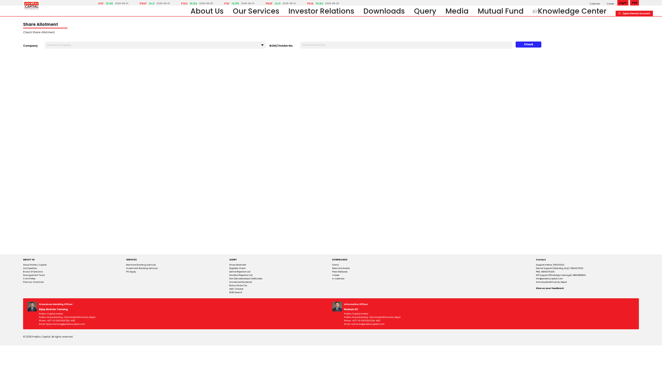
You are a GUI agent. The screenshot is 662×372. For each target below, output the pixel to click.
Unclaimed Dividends (240, 282)
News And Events (341, 268)
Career (610, 3)
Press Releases (340, 271)
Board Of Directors (33, 271)
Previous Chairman (33, 282)
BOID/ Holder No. (281, 46)
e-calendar (338, 278)
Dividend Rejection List (241, 275)
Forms (335, 264)
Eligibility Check (237, 268)
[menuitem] (594, 3)
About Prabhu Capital (35, 264)
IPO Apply (131, 271)
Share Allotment (237, 264)
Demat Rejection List (239, 271)
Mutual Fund (501, 11)
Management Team (34, 275)
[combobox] (154, 44)
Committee (29, 278)
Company (30, 46)
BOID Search (235, 292)
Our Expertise (30, 268)
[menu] (601, 3)
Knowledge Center (572, 11)
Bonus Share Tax (238, 285)
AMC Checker (236, 288)
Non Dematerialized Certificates (245, 278)
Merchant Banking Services (141, 264)
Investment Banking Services (142, 268)
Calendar (595, 3)
